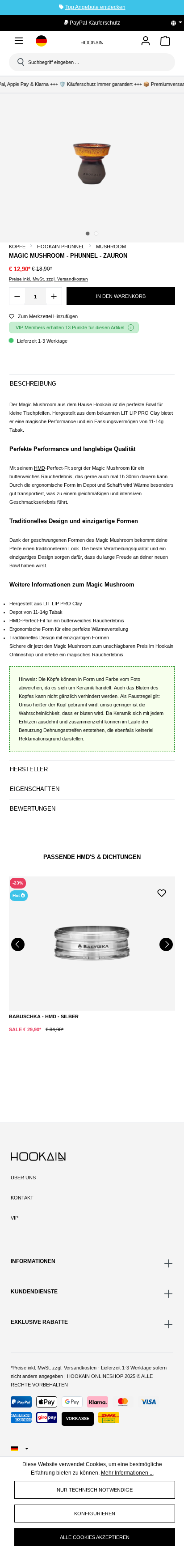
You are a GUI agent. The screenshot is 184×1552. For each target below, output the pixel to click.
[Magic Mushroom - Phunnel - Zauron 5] (92, 163)
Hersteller (29, 769)
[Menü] (19, 42)
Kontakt (22, 1197)
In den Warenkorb (121, 296)
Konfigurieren (94, 1513)
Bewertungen (32, 808)
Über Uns (23, 1177)
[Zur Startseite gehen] (92, 42)
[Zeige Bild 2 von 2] (96, 233)
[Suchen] (20, 62)
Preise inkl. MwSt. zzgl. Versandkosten (48, 278)
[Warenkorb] (165, 42)
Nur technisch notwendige (95, 1489)
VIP (14, 1217)
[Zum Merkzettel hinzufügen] (162, 892)
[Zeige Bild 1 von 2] (87, 233)
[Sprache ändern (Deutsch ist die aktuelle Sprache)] (179, 22)
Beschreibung (33, 383)
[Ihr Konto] (145, 41)
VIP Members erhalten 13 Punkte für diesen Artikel (70, 327)
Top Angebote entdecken (95, 7)
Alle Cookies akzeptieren (95, 1537)
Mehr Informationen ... (127, 1473)
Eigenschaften (34, 789)
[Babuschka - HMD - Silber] (92, 943)
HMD (39, 468)
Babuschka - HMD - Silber (44, 1016)
